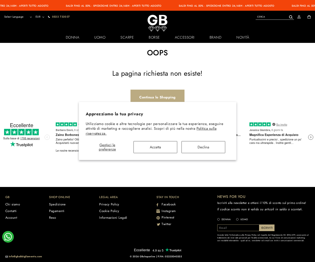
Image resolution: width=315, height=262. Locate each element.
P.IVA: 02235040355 (170, 256)
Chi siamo (12, 204)
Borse (154, 37)
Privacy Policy (109, 204)
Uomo (99, 37)
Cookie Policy (109, 211)
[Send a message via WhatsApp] (8, 237)
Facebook (169, 204)
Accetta (155, 147)
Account (11, 217)
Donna (73, 37)
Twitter (166, 224)
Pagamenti (56, 211)
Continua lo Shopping (157, 97)
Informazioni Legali (113, 217)
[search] (275, 17)
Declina (203, 147)
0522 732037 (61, 17)
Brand (216, 37)
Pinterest (168, 217)
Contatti (11, 211)
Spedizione (57, 204)
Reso (52, 217)
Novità (242, 37)
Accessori (185, 37)
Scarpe (127, 37)
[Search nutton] (290, 16)
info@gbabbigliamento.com (25, 256)
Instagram (169, 211)
